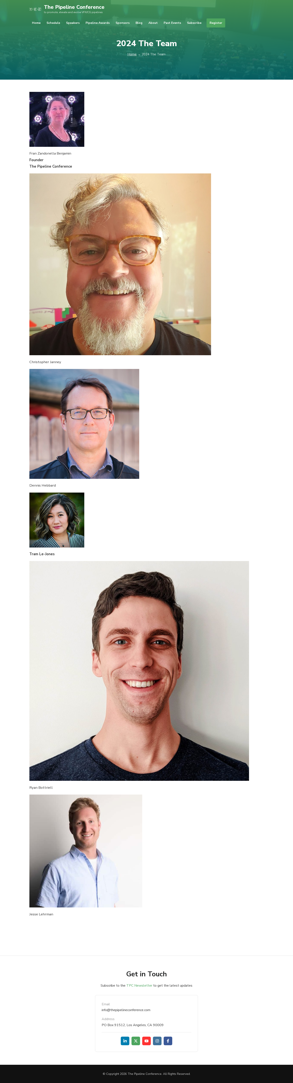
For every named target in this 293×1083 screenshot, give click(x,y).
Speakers (73, 23)
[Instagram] (157, 1041)
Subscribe (194, 23)
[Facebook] (168, 1041)
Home (36, 23)
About (153, 23)
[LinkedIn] (125, 1041)
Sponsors (123, 23)
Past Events (172, 23)
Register (216, 23)
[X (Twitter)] (135, 1041)
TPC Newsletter (139, 985)
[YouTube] (146, 1041)
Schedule (53, 23)
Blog (139, 23)
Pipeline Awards (98, 23)
